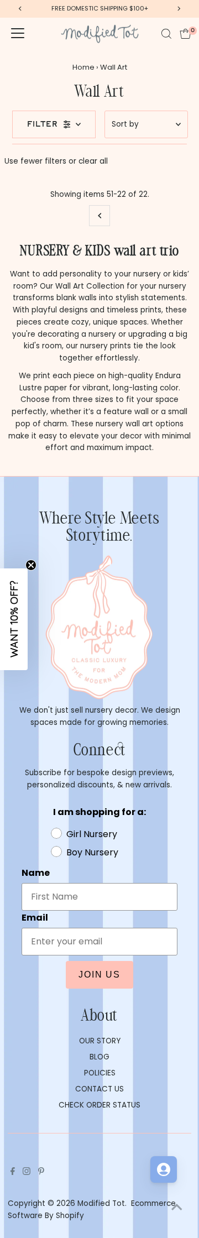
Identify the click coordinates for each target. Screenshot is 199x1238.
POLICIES (100, 1073)
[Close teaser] (30, 565)
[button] (14, 619)
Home (83, 67)
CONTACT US (99, 1089)
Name (36, 872)
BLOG (99, 1057)
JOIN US (99, 974)
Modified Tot (101, 1203)
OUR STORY (100, 1041)
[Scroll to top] (177, 1208)
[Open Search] (166, 34)
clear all (93, 161)
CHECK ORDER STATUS (99, 1105)
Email (35, 917)
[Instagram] (26, 1172)
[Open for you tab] (163, 1169)
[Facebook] (13, 1172)
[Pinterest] (41, 1172)
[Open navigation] (18, 34)
